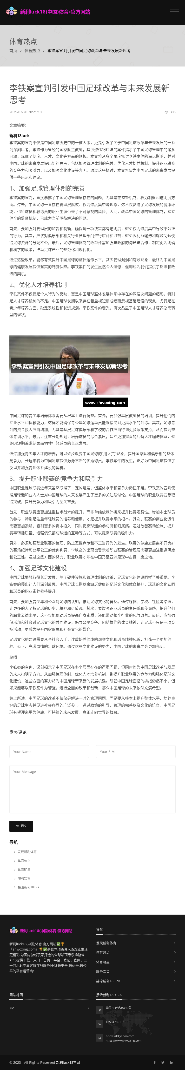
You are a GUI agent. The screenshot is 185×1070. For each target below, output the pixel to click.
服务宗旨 (23, 878)
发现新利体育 (27, 852)
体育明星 (23, 869)
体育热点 (32, 50)
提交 (23, 826)
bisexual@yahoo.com (120, 1036)
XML (12, 1008)
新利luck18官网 (68, 1062)
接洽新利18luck (28, 887)
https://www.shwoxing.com (123, 1040)
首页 (13, 50)
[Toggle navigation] (173, 10)
